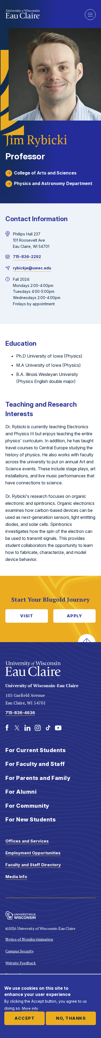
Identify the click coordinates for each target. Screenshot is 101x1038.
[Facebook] (7, 728)
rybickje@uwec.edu (32, 268)
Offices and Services (27, 841)
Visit (26, 615)
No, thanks (71, 1018)
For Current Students (35, 750)
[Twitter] (17, 728)
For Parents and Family (37, 778)
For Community (27, 806)
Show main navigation (90, 14)
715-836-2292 (27, 256)
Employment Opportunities (33, 852)
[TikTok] (48, 728)
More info (30, 1008)
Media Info (16, 876)
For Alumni (21, 792)
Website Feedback (20, 962)
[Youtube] (58, 728)
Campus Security (19, 951)
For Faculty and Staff (35, 764)
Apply (74, 615)
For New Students (30, 819)
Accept (24, 1018)
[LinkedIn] (27, 728)
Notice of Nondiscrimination (29, 939)
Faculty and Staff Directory (33, 864)
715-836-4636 (20, 712)
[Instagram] (38, 728)
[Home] (41, 14)
